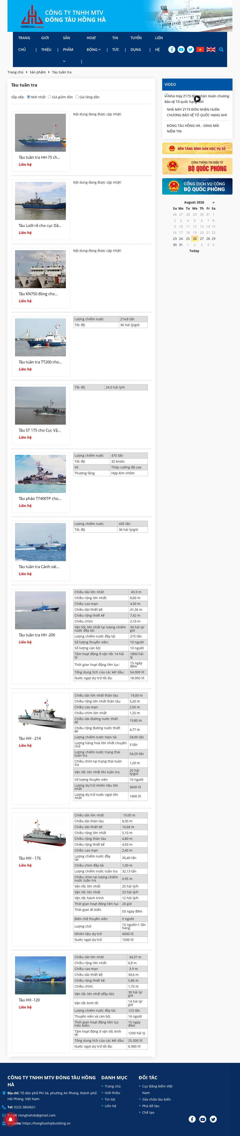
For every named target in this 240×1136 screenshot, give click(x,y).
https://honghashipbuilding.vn (46, 1123)
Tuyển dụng (136, 43)
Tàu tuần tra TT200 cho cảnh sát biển (39, 362)
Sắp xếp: (18, 97)
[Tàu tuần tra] (32, 16)
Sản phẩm (68, 43)
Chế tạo (148, 1112)
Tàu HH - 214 (30, 738)
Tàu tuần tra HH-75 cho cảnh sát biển (39, 158)
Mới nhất (38, 97)
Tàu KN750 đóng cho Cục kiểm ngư (37, 294)
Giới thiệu (46, 43)
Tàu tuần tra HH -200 (37, 635)
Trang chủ (24, 43)
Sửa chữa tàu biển (156, 1099)
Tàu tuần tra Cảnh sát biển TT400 (37, 567)
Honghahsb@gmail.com (37, 1115)
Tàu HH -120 (29, 1000)
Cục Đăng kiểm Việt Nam (157, 1089)
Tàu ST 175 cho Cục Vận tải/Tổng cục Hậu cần (39, 431)
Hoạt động (92, 43)
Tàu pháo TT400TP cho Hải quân (38, 499)
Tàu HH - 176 (30, 858)
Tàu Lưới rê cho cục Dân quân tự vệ (40, 226)
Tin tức (115, 43)
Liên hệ (159, 43)
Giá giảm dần (62, 97)
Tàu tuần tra (61, 72)
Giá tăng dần (89, 97)
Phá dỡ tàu (150, 1106)
